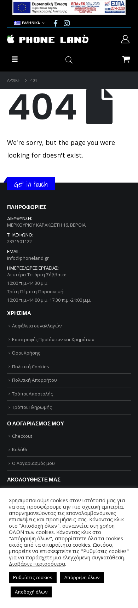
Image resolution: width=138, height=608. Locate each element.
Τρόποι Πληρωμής (32, 407)
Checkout (22, 436)
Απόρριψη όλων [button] (81, 577)
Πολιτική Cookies (30, 366)
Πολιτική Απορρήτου (34, 380)
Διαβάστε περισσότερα (37, 563)
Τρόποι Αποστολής (32, 394)
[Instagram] (66, 22)
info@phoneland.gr (28, 258)
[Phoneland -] (47, 39)
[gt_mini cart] (126, 59)
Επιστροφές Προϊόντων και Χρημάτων (53, 339)
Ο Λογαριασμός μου (33, 463)
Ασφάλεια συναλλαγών (37, 326)
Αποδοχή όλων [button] (31, 592)
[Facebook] (55, 22)
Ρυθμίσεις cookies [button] (32, 577)
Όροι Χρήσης (26, 353)
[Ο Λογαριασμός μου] (125, 39)
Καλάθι (19, 449)
